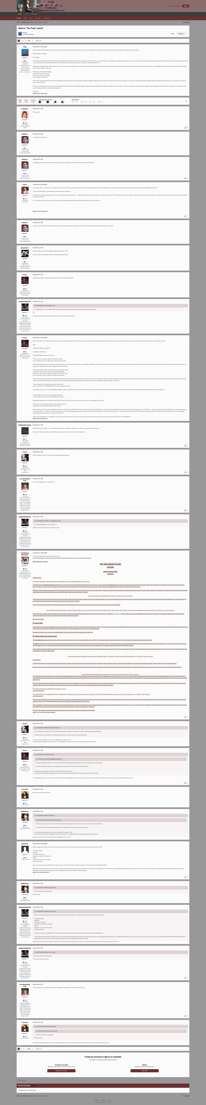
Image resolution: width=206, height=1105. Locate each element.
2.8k (25, 288)
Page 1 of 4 (39, 40)
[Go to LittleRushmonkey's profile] (25, 430)
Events (25, 18)
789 (26, 857)
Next (29, 40)
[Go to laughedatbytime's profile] (40, 102)
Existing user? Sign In (174, 6)
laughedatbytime (25, 301)
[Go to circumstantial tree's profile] (25, 486)
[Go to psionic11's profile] (25, 849)
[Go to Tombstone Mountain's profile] (25, 560)
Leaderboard (47, 18)
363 (26, 61)
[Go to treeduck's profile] (25, 114)
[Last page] (32, 41)
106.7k (25, 315)
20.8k (25, 494)
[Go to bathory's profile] (25, 139)
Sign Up (186, 6)
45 (25, 261)
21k (26, 825)
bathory (25, 134)
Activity (26, 14)
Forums (19, 18)
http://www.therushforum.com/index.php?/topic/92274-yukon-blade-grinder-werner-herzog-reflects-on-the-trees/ (62, 558)
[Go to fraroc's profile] (48, 102)
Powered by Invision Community (103, 1102)
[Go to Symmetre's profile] (25, 253)
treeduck (24, 109)
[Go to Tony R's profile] (55, 102)
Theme (96, 1100)
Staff (31, 18)
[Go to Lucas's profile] (25, 190)
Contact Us (103, 1100)
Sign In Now (144, 1070)
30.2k (25, 466)
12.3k (25, 198)
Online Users (38, 18)
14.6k (25, 568)
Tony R (24, 452)
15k (26, 148)
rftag (25, 32)
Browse (20, 14)
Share (173, 33)
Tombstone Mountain (25, 554)
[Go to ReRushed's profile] (25, 817)
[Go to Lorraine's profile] (62, 102)
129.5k (25, 123)
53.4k (25, 803)
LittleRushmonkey (24, 425)
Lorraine (25, 789)
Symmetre (24, 248)
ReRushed (24, 811)
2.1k (25, 439)
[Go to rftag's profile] (20, 34)
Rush (32, 34)
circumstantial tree (24, 479)
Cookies (110, 1100)
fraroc (24, 275)
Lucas (25, 184)
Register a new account (61, 1070)
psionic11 (25, 844)
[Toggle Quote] (35, 305)
